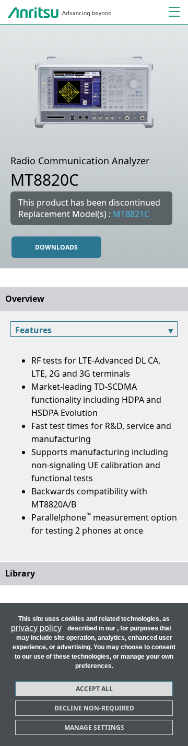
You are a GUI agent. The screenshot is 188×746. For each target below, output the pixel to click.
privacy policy (36, 628)
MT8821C (131, 214)
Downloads (56, 247)
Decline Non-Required (94, 708)
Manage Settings (94, 727)
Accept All (94, 688)
